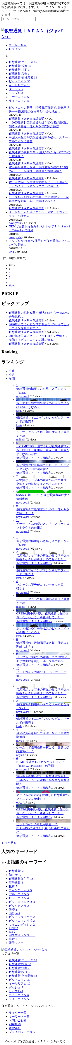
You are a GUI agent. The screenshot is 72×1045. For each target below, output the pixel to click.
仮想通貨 (16, 870)
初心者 (15, 874)
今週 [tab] (12, 370)
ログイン (15, 48)
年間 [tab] (12, 378)
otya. (12, 251)
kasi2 (19, 410)
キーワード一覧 (19, 1016)
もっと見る (8, 842)
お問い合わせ (18, 1020)
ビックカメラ (19, 905)
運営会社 (15, 1028)
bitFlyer (14, 913)
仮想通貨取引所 (21, 878)
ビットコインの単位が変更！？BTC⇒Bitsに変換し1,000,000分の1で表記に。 (43, 828)
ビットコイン (19, 898)
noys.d (20, 740)
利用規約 (15, 1024)
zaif (12, 931)
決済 (13, 909)
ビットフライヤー (22, 916)
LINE (13, 928)
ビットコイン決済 (22, 920)
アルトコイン (19, 894)
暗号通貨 (16, 882)
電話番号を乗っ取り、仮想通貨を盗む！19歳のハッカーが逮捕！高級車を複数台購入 (42, 780)
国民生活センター (22, 935)
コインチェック (20, 890)
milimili (20, 439)
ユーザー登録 (18, 45)
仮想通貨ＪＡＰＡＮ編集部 (26, 118)
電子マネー (17, 942)
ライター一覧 (18, 1012)
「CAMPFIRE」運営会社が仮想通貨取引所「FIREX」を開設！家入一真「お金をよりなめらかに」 (43, 450)
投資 (13, 886)
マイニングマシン (22, 924)
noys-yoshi (15, 222)
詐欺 (13, 938)
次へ (12, 285)
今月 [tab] (12, 374)
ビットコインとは (22, 901)
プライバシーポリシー (23, 1032)
